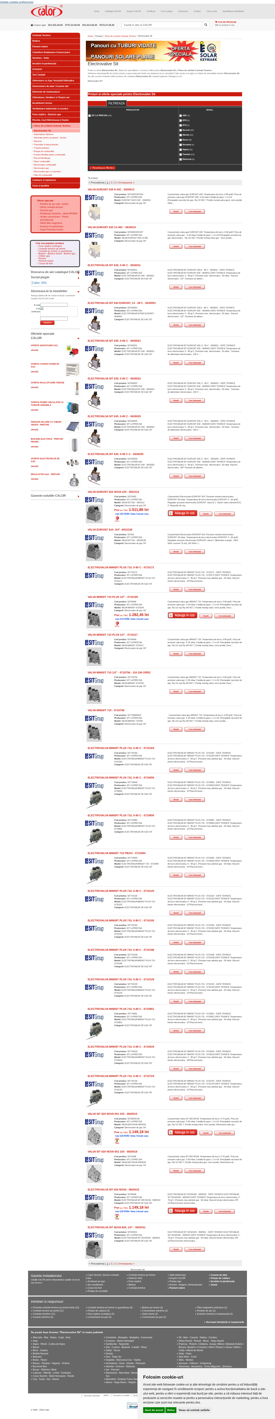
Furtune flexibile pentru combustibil (49, 155)
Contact (197, 11)
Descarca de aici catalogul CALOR (55, 272)
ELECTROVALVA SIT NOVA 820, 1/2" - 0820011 (117, 1227)
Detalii (176, 211)
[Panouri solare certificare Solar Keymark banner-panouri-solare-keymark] (165, 51)
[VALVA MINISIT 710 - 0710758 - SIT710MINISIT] (94, 732)
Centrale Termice (41, 35)
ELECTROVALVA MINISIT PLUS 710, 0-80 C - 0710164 (121, 748)
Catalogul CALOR (113, 11)
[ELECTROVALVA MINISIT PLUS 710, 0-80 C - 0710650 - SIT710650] (94, 799)
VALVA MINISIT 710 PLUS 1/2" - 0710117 (113, 634)
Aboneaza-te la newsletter (49, 291)
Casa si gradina (40, 185)
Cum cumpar (167, 11)
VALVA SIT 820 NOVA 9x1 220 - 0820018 (112, 1151)
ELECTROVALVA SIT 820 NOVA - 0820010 (113, 1189)
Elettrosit (188, 159)
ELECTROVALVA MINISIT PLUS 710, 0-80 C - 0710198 (121, 949)
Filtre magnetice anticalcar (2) (212, 1307)
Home (96, 11)
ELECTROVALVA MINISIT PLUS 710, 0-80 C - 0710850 (121, 815)
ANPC (106, 1395)
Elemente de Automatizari (46, 92)
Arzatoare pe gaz (96, 1281)
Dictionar (137, 1395)
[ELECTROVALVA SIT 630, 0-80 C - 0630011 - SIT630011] (94, 287)
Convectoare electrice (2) (155, 1310)
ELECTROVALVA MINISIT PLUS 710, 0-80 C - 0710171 (121, 567)
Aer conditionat (95, 1284)
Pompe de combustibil (44, 151)
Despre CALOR (134, 11)
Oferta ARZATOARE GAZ (44, 345)
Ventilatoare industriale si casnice (50, 108)
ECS (186, 125)
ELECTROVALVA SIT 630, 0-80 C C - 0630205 (115, 454)
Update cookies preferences (16, 2)
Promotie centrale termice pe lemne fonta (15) (56, 1307)
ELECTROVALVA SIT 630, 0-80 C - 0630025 (114, 416)
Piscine (42, 258)
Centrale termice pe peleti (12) (48, 1310)
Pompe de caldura (220, 1278)
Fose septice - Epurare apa (46, 114)
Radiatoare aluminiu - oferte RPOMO (58, 213)
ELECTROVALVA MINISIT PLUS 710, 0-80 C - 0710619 (121, 1046)
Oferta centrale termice (51, 207)
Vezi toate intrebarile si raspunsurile (225, 1322)
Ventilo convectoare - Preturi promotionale (54, 218)
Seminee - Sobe (40, 58)
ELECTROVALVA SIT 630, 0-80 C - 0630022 (114, 378)
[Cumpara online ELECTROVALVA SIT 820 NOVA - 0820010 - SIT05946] (183, 1210)
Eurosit (188, 130)
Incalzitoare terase (42, 103)
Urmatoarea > (126, 182)
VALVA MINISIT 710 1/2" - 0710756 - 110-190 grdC (119, 672)
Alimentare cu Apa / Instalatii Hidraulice (53, 80)
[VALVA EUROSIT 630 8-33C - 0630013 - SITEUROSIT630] (94, 211)
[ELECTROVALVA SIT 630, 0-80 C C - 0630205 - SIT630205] (94, 476)
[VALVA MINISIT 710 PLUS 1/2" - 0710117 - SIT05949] (94, 656)
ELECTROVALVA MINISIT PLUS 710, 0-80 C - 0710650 (121, 777)
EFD (186, 120)
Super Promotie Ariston (51, 229)
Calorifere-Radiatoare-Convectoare (51, 52)
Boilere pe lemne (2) (152, 1307)
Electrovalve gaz (41, 168)
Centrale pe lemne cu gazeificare (55, 251)
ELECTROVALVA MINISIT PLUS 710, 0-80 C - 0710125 (121, 890)
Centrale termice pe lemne (52, 249)
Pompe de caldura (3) (99, 1310)
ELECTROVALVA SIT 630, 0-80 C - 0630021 (114, 340)
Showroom (183, 11)
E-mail (37, 305)
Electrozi (38, 141)
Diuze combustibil (42, 161)
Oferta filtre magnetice (51, 223)
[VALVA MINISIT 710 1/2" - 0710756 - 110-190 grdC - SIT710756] (94, 694)
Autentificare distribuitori (233, 11)
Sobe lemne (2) (150, 1314)
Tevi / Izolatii (38, 74)
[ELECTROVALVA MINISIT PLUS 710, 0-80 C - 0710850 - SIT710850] (94, 837)
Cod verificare (35, 310)
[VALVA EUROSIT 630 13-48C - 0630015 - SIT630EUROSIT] (94, 249)
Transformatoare (41, 148)
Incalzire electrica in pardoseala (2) (215, 1314)
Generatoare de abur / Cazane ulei (50, 86)
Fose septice (135, 1281)
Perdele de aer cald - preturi (54, 204)
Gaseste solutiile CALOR (48, 495)
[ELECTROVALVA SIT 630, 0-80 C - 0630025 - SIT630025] (94, 438)
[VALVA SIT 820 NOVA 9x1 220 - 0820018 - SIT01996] (94, 1174)
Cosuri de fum (46, 263)
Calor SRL (39, 283)
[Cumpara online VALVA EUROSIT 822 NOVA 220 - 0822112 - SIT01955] (183, 513)
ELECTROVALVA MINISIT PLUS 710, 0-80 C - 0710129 (121, 979)
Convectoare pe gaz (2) (99, 1317)
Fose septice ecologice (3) (101, 1314)
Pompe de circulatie (98, 1291)
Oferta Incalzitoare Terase (47, 382)
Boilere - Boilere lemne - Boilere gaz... (58, 253)
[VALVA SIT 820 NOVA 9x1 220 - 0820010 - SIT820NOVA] (94, 1136)
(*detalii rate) (142, 514)
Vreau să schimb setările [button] (194, 1410)
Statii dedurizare (177, 1275)
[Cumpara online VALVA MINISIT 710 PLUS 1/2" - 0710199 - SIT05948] (183, 615)
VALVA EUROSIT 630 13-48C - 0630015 (112, 227)
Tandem (188, 154)
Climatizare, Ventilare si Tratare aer (51, 97)
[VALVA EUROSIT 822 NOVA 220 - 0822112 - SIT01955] (94, 514)
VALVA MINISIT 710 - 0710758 (106, 710)
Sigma (187, 149)
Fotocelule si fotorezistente (46, 144)
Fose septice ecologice (50, 246)
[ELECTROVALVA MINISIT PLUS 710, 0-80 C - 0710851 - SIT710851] (94, 1031)
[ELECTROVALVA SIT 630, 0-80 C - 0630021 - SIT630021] (94, 362)
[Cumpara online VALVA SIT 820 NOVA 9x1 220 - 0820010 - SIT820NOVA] (183, 1132)
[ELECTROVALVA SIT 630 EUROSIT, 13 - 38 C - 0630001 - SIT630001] (94, 325)
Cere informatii (195, 211)
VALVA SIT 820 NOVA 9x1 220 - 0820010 (112, 1113)
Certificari (151, 11)
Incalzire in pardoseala (44, 63)
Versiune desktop (92, 1396)
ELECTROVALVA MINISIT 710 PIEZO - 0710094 (117, 853)
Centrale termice (137, 1288)
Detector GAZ (135, 1278)
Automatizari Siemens (44, 134)
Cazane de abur (219, 1275)
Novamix (188, 144)
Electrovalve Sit (42, 130)
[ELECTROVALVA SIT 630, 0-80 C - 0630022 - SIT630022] (94, 400)
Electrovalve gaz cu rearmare (47, 171)
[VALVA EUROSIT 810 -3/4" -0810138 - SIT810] (94, 551)
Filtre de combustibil (43, 175)
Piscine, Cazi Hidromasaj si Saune (50, 120)
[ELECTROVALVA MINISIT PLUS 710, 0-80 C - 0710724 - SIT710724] (94, 1098)
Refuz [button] (171, 1410)
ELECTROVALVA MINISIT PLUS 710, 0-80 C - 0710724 (121, 1076)
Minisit (188, 135)
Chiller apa (44, 256)
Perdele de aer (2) (206, 1310)
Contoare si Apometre (44, 180)
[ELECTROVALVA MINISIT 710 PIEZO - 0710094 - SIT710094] (94, 875)
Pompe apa (175, 1281)
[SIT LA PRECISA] (94, 197)
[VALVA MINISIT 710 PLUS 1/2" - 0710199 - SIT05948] (94, 619)
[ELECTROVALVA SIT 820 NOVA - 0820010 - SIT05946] (94, 1211)
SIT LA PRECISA (101, 115)
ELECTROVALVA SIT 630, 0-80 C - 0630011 (114, 265)
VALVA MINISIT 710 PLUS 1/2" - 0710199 (113, 596)
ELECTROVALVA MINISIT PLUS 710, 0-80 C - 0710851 (121, 1008)
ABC (186, 115)
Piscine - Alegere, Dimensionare (185, 1284)
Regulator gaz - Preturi (45, 474)
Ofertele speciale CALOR (42, 336)
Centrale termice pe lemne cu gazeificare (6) (110, 1307)
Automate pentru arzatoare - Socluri (50, 138)
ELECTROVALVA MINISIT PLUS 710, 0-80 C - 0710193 (121, 920)
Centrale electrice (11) (44, 1314)
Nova (187, 140)
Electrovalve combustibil (45, 165)
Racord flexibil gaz (42, 158)
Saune (214, 1284)
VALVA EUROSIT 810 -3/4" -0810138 (110, 529)
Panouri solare (40, 46)
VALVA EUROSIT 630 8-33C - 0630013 (111, 189)
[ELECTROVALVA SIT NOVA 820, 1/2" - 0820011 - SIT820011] (94, 1249)
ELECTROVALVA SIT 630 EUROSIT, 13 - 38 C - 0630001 (122, 302)
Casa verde (211, 11)
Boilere (36, 41)
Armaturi (37, 69)
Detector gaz (46, 210)
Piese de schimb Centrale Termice (52, 126)
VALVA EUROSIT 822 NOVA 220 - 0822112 (113, 491)
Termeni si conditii (121, 1395)
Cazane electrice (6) (43, 1317)
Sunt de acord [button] (154, 1410)
